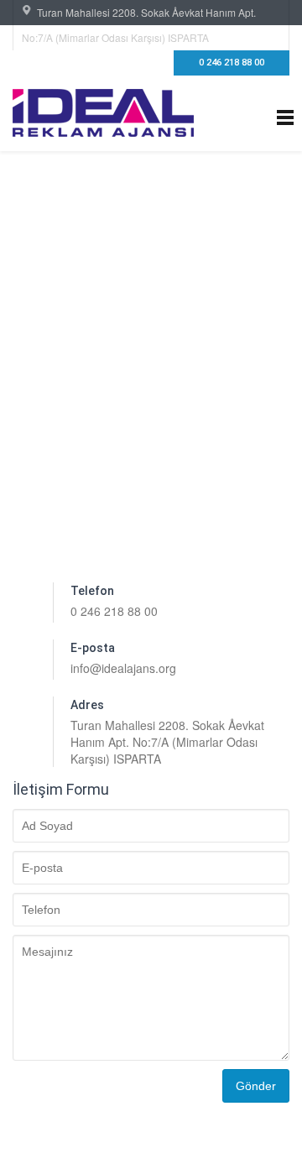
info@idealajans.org (123, 668)
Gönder (256, 1086)
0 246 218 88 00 (231, 62)
